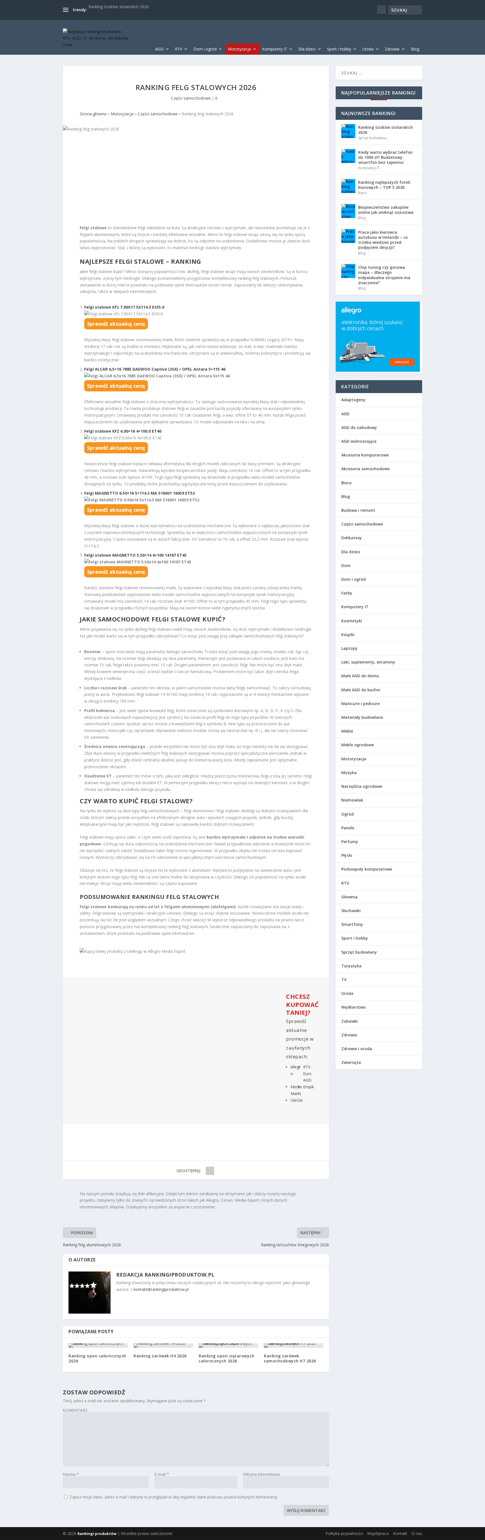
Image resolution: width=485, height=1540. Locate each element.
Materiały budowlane (362, 717)
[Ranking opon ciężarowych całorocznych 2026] (228, 1345)
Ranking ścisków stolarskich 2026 (118, 6)
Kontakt (400, 1533)
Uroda (368, 49)
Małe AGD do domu (360, 675)
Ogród (347, 814)
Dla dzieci (307, 49)
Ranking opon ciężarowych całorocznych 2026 (226, 1358)
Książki (347, 634)
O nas (416, 1533)
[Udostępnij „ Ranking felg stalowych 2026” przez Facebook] (210, 1170)
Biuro (362, 193)
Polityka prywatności (344, 1533)
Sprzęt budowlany (372, 138)
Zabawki (349, 1021)
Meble (347, 731)
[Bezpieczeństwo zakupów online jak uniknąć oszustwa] (348, 211)
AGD (159, 49)
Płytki (346, 855)
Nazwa (71, 1474)
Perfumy (349, 841)
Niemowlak (352, 800)
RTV (178, 49)
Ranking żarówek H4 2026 (160, 1355)
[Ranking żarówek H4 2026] (163, 1345)
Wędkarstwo (353, 1007)
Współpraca (378, 1533)
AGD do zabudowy (359, 427)
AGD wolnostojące (358, 441)
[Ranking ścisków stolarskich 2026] (348, 131)
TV (344, 979)
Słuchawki (351, 910)
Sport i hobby (339, 49)
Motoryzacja (239, 49)
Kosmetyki (351, 620)
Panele (347, 827)
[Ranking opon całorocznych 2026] (98, 1345)
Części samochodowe (191, 98)
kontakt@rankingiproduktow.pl (161, 1289)
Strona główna (93, 113)
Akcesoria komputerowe (365, 455)
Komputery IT (274, 49)
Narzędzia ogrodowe (361, 786)
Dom (346, 565)
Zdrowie (392, 49)
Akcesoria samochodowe (365, 468)
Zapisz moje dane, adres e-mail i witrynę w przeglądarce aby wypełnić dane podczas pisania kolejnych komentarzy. (174, 1497)
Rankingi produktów (96, 1533)
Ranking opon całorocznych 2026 (97, 1358)
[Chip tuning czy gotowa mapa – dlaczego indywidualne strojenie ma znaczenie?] (348, 271)
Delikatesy (351, 537)
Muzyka (349, 772)
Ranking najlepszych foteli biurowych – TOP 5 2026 (384, 185)
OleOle (296, 1100)
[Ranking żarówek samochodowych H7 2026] (293, 1345)
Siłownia (349, 896)
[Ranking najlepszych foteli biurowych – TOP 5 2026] (348, 186)
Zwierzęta (351, 1062)
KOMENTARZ (75, 1410)
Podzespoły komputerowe (366, 869)
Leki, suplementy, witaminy (368, 662)
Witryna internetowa (261, 1474)
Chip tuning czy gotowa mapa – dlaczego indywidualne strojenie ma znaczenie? (384, 275)
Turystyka (351, 965)
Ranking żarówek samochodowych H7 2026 (290, 1358)
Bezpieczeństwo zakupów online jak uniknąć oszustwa (385, 210)
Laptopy (349, 648)
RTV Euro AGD (307, 1073)
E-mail (161, 1474)
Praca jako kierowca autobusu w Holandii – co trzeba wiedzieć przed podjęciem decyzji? (383, 239)
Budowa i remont (358, 510)
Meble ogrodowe (357, 744)
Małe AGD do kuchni (360, 689)
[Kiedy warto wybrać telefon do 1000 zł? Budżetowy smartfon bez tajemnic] (348, 156)
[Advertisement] (196, 183)
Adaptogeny (353, 399)
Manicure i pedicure (360, 703)
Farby (346, 593)
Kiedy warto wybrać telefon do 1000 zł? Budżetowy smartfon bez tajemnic (385, 157)
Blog (415, 49)
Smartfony (352, 924)
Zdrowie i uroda (356, 1048)
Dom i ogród (205, 49)
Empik (308, 1086)
